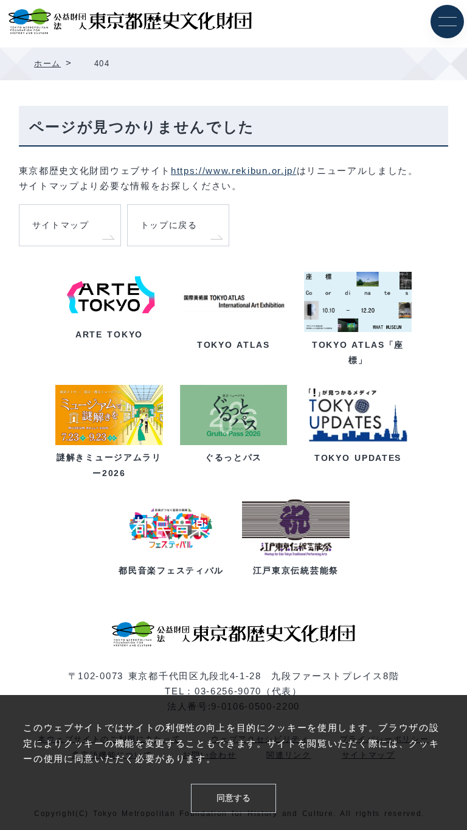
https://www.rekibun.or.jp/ (234, 171)
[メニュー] (447, 21)
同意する (233, 798)
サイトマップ (60, 225)
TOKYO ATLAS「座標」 (358, 352)
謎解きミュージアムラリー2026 (109, 464)
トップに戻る (169, 225)
